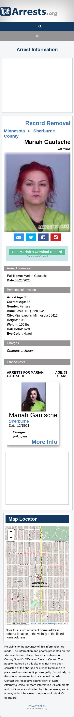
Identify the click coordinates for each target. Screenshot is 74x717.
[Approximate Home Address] (37, 576)
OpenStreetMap (47, 623)
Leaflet (33, 623)
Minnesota (14, 130)
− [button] (11, 537)
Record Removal (47, 123)
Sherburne (19, 421)
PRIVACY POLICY (37, 706)
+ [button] (11, 531)
